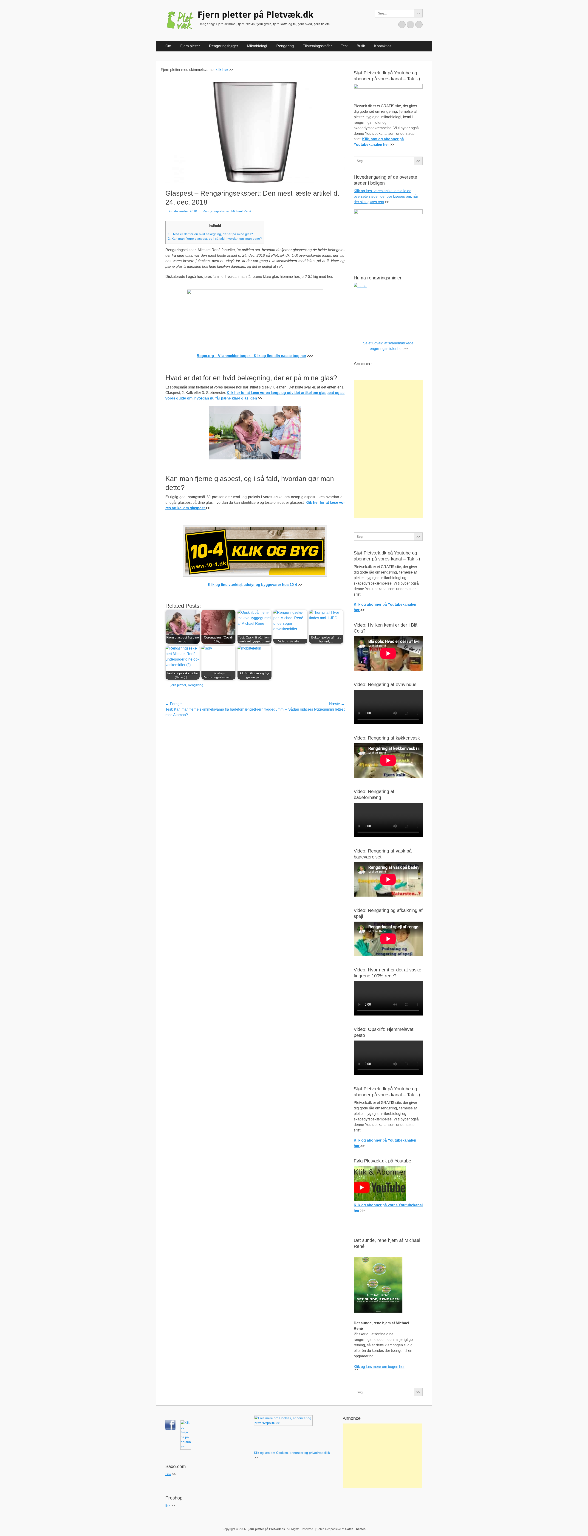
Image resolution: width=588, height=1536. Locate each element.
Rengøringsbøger (223, 46)
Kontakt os (382, 46)
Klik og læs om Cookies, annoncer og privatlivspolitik (292, 1452)
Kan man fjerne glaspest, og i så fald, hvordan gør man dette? (215, 238)
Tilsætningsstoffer (317, 46)
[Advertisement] (388, 449)
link (167, 1505)
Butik (361, 46)
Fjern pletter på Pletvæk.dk (255, 15)
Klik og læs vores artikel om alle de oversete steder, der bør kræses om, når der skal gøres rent (386, 196)
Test (344, 46)
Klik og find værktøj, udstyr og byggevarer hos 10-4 (252, 585)
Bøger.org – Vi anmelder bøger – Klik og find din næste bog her (251, 356)
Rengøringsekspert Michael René (227, 211)
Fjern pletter (190, 46)
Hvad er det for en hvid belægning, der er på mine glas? (210, 234)
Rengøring (285, 46)
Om (168, 46)
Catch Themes (355, 1529)
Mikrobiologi (257, 46)
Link (168, 1474)
